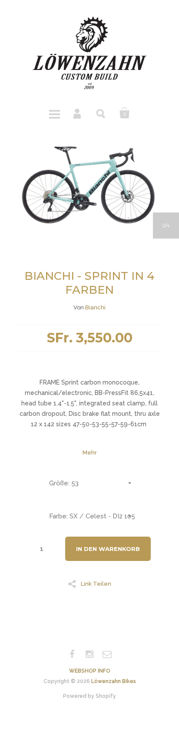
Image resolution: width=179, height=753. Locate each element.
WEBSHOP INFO (89, 671)
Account (78, 113)
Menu (54, 113)
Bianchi (95, 307)
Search (101, 113)
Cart (125, 113)
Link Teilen (96, 584)
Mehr (90, 452)
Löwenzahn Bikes (113, 681)
